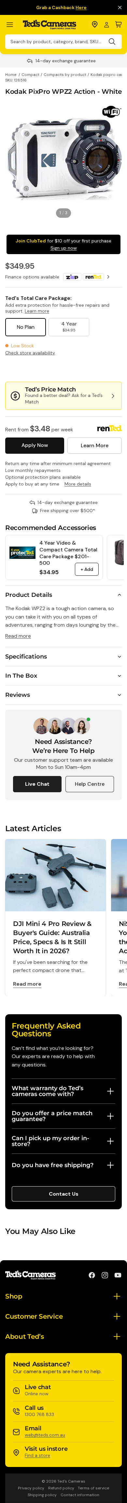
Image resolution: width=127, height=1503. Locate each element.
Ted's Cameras (71, 1481)
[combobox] (63, 41)
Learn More (94, 445)
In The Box (21, 675)
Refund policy (61, 1488)
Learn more (37, 311)
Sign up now (63, 248)
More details (77, 484)
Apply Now (34, 445)
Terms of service (93, 1488)
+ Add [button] (86, 569)
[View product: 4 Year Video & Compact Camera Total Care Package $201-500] (22, 553)
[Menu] (12, 25)
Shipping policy (42, 1494)
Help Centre (90, 784)
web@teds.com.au (45, 1435)
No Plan (26, 327)
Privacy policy (31, 1488)
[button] (100, 369)
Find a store (37, 1455)
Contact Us (63, 1193)
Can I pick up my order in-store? (50, 1141)
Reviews (17, 694)
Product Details (28, 594)
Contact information (80, 1494)
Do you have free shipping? (52, 1165)
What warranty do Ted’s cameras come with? (47, 1091)
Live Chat (37, 784)
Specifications (26, 656)
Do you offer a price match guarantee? (52, 1116)
